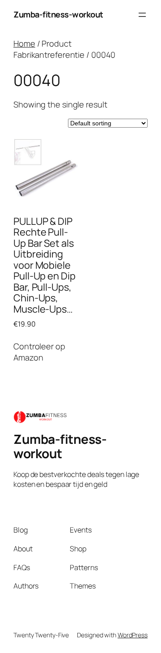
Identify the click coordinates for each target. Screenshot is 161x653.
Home (24, 43)
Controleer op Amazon (39, 352)
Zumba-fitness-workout (58, 14)
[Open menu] (142, 14)
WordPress (133, 635)
